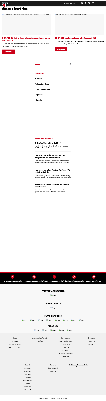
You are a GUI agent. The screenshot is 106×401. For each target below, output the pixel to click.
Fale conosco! (53, 368)
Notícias (40, 341)
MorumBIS (91, 341)
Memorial (27, 390)
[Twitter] (89, 3)
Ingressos (39, 95)
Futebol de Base (42, 84)
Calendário (27, 374)
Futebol (38, 78)
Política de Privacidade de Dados (78, 366)
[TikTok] (97, 3)
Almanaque (27, 368)
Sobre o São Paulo (66, 341)
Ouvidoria (66, 357)
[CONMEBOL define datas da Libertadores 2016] (79, 34)
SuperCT (91, 344)
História (38, 100)
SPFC (5, 5)
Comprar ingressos (15, 344)
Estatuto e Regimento (65, 353)
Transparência (65, 360)
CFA (91, 347)
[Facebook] (85, 3)
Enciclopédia (27, 380)
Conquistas (27, 377)
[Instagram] (93, 3)
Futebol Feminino (42, 89)
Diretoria (66, 347)
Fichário (27, 384)
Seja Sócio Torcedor (15, 347)
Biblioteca (27, 371)
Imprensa (53, 371)
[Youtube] (82, 3)
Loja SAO (15, 341)
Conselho (66, 350)
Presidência (66, 344)
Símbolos (27, 387)
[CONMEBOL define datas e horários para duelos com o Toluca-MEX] (26, 34)
